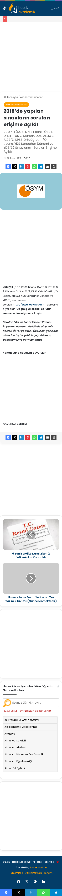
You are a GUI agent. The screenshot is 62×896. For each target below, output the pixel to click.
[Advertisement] (31, 56)
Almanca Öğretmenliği (18, 761)
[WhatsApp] (34, 166)
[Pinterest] (27, 166)
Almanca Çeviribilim (16, 740)
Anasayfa (12, 97)
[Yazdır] (53, 166)
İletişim (48, 873)
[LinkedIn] (21, 166)
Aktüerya (9, 733)
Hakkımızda (16, 873)
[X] (14, 166)
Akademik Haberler (31, 97)
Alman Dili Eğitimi (14, 768)
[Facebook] (8, 166)
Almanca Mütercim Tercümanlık (23, 754)
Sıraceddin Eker (38, 867)
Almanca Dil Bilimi (14, 747)
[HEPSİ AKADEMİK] (22, 8)
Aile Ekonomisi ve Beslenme (20, 727)
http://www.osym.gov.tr (29, 304)
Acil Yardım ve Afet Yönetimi (21, 720)
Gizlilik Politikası (33, 873)
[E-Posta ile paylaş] (47, 166)
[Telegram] (40, 166)
